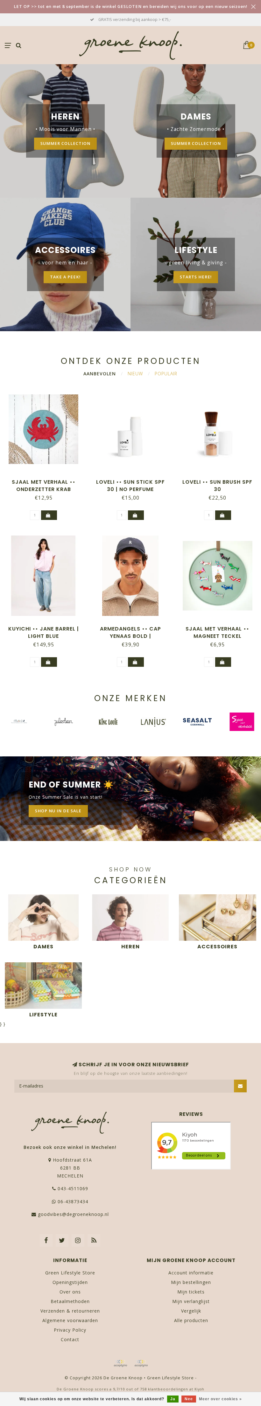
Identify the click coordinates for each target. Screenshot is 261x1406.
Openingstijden (70, 1282)
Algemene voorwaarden (70, 1320)
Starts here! (196, 277)
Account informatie (191, 1273)
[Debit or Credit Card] (120, 1363)
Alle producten (191, 1320)
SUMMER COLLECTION (65, 143)
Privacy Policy (70, 1330)
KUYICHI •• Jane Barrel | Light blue (43, 632)
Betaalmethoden (70, 1301)
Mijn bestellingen (191, 1282)
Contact (70, 1339)
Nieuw (135, 374)
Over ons (70, 1292)
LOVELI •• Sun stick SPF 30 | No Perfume (130, 485)
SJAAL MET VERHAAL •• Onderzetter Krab (43, 485)
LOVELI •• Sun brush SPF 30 (217, 485)
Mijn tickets (191, 1292)
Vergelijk (191, 1311)
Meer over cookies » (220, 1399)
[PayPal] (141, 1363)
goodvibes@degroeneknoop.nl (73, 1214)
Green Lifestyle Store (70, 1273)
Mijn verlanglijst (191, 1301)
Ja (172, 1399)
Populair (166, 374)
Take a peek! (65, 277)
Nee (189, 1399)
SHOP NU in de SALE (58, 811)
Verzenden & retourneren (70, 1311)
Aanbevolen (99, 374)
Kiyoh (199, 1389)
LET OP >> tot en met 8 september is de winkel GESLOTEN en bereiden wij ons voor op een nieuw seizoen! (130, 6)
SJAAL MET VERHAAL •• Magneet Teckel (217, 632)
